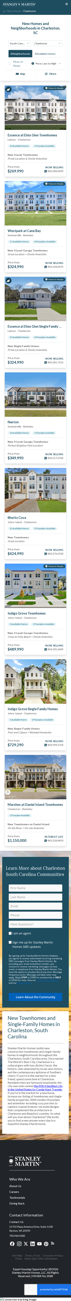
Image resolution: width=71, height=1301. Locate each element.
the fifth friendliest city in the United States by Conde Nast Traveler (35, 1087)
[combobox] (19, 43)
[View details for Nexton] (35, 394)
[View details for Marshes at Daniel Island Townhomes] (35, 777)
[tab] (20, 53)
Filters (52, 74)
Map (22, 74)
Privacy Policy (24, 982)
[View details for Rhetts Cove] (35, 490)
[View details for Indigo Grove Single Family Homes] (35, 681)
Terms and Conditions (47, 980)
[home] (3, 11)
